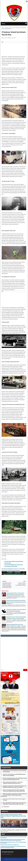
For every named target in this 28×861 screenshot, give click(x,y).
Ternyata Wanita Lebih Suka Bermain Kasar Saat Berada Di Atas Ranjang (14, 771)
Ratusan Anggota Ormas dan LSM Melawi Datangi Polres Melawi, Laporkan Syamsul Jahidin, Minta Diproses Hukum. (16, 626)
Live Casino (19, 569)
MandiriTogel (4, 569)
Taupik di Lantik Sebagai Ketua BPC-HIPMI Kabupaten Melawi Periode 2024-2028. (14, 775)
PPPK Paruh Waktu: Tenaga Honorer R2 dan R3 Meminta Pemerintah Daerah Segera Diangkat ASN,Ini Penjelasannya (14, 795)
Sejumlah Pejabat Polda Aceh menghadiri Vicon (10, 844)
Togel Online (10, 570)
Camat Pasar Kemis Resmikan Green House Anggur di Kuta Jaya (14, 799)
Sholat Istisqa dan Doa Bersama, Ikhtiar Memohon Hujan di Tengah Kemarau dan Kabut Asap (16, 602)
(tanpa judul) (6, 806)
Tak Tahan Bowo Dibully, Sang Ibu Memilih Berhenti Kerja (21, 584)
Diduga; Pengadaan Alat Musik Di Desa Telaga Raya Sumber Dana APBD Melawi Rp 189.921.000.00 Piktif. (14, 790)
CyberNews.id (13, 859)
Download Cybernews (7, 854)
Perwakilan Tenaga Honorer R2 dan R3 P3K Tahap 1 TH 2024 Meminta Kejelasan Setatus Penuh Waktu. (14, 787)
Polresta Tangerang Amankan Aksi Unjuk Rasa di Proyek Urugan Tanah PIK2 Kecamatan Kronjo (15, 779)
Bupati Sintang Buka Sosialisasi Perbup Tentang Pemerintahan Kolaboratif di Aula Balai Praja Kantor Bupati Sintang (13, 840)
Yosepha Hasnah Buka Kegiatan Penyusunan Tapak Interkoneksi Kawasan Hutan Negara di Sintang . (13, 847)
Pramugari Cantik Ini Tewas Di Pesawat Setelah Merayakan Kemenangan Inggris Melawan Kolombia (7, 585)
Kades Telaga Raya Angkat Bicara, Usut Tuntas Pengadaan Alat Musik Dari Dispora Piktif (12, 783)
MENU (3, 23)
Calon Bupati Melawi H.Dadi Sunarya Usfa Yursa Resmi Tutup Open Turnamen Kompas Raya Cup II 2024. (14, 803)
